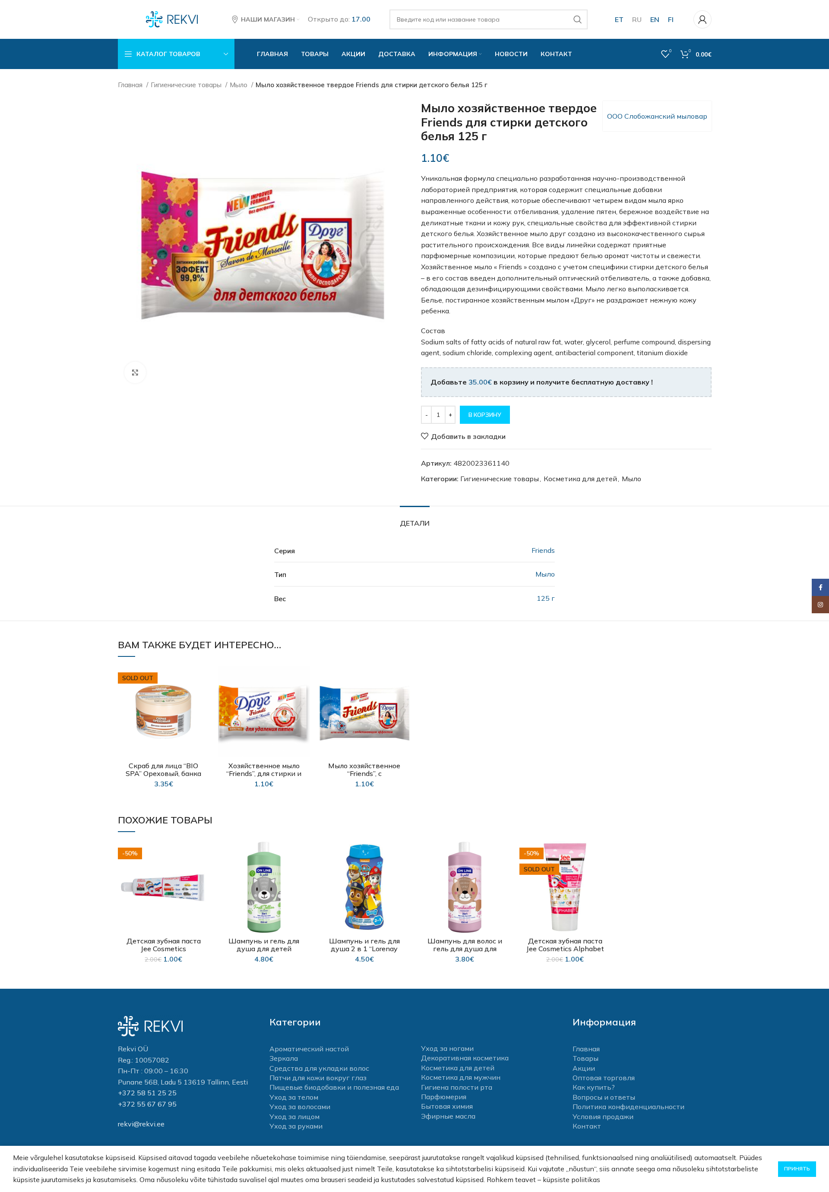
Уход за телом (293, 1097)
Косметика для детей (580, 478)
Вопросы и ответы (604, 1097)
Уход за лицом (294, 1116)
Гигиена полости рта (456, 1087)
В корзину (484, 414)
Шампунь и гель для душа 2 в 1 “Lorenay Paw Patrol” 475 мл (364, 949)
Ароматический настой (309, 1048)
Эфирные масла (448, 1116)
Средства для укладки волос (319, 1068)
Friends (543, 550)
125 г (546, 598)
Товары (585, 1058)
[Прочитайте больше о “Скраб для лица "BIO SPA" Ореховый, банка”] (203, 699)
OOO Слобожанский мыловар (657, 116)
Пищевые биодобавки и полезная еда (334, 1087)
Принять (797, 1168)
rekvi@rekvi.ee (141, 1123)
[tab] (415, 519)
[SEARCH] (578, 19)
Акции (584, 1068)
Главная (131, 85)
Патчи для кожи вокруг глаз (318, 1077)
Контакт (587, 1126)
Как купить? (594, 1087)
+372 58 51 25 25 (147, 1092)
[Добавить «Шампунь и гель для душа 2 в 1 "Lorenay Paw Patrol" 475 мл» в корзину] (403, 874)
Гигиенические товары (187, 85)
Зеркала (283, 1058)
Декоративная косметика (465, 1057)
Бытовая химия (447, 1106)
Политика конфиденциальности (628, 1106)
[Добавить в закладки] (203, 680)
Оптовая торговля (604, 1077)
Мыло (239, 85)
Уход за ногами (447, 1048)
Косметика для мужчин (460, 1077)
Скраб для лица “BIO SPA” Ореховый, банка (163, 769)
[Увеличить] (135, 372)
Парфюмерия (443, 1096)
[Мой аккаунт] (702, 19)
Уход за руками (296, 1126)
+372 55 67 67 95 (147, 1104)
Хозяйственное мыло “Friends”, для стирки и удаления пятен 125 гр (264, 773)
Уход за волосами (299, 1106)
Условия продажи (603, 1116)
